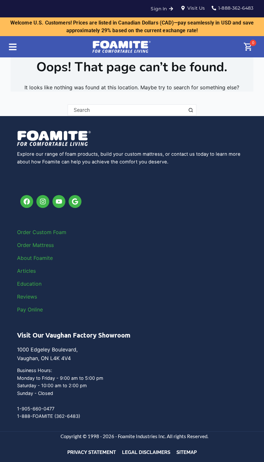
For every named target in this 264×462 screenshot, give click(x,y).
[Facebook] (26, 201)
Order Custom (35, 232)
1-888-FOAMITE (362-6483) (48, 416)
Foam (59, 232)
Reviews (27, 296)
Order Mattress (35, 245)
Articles (26, 271)
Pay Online (30, 309)
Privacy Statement (91, 452)
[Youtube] (58, 201)
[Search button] (190, 110)
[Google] (75, 201)
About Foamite (35, 258)
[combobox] (126, 110)
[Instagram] (42, 201)
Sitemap (186, 452)
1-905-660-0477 (35, 408)
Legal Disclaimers (146, 452)
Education (29, 283)
